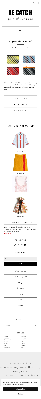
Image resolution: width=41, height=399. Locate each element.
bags (20, 282)
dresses (20, 288)
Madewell (23, 343)
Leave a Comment (20, 98)
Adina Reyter (7, 347)
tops (20, 311)
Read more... (8, 233)
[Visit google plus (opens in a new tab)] (22, 104)
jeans (20, 294)
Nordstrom (23, 340)
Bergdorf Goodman (8, 340)
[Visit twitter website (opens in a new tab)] (14, 104)
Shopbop (6, 341)
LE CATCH (20, 12)
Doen (22, 347)
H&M (22, 341)
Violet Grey (6, 338)
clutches (33, 83)
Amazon (6, 336)
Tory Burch (23, 345)
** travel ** (20, 277)
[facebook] (22, 245)
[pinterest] (18, 245)
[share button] (38, 2)
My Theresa (23, 336)
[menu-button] (20, 29)
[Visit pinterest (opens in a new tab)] (26, 104)
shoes (20, 305)
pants (20, 300)
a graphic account (20, 41)
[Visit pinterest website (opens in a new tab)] (9, 58)
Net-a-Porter (23, 338)
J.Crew (5, 343)
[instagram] (15, 245)
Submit (20, 264)
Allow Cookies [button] (20, 389)
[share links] (34, 2)
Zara (5, 345)
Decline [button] (20, 394)
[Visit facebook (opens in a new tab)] (18, 104)
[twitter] (25, 245)
